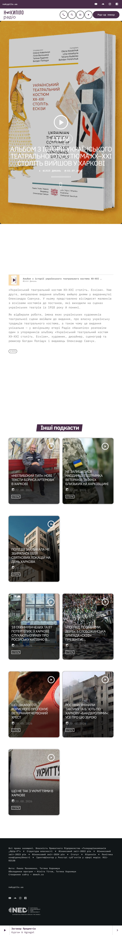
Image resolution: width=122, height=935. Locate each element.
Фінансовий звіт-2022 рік (75, 851)
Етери (61, 138)
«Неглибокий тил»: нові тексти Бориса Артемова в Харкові (32, 479)
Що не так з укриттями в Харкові (32, 793)
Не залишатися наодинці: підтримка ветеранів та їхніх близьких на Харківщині (86, 477)
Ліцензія (90, 854)
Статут (75, 854)
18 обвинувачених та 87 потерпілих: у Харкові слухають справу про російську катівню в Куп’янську (31, 635)
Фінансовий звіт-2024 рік (48, 854)
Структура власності (40, 851)
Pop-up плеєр (106, 14)
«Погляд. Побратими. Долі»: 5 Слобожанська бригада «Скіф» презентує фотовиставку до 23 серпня (85, 637)
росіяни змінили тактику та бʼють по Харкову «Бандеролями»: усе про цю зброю (86, 711)
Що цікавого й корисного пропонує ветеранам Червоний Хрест (29, 711)
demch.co (38, 874)
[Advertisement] (61, 249)
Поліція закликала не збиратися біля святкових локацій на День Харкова (30, 555)
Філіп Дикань (52, 170)
